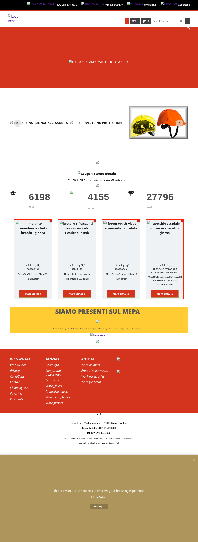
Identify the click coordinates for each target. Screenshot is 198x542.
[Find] (187, 21)
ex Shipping (31, 265)
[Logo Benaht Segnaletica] (31, 19)
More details (33, 293)
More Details (99, 497)
